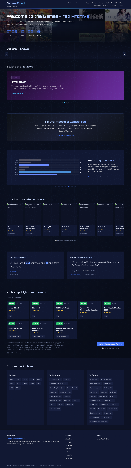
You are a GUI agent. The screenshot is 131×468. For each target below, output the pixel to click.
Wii (60, 404)
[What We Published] (74, 186)
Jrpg (93, 396)
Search (121, 5)
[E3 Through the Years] (68, 186)
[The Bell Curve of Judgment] (59, 186)
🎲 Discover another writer (111, 348)
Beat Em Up (95, 388)
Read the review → (76, 275)
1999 (38, 383)
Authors (113, 5)
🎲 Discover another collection (65, 240)
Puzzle (93, 404)
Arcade (108, 383)
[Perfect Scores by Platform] (72, 186)
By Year (12, 375)
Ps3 (76, 400)
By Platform (54, 375)
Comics (101, 3)
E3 (116, 3)
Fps (104, 392)
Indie (113, 392)
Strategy (94, 417)
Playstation (55, 400)
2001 (25, 383)
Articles (87, 3)
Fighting (94, 392)
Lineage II (36, 308)
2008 (11, 379)
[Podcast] (62, 102)
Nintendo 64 (65, 392)
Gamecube (72, 388)
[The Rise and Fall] (61, 186)
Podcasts (109, 3)
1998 (11, 388)
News (94, 3)
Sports (107, 413)
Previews (79, 3)
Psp (52, 404)
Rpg (114, 404)
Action (94, 379)
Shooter (112, 409)
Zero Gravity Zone (15, 328)
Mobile (53, 392)
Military (103, 396)
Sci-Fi (101, 409)
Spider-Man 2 (13, 308)
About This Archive (103, 439)
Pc (67, 396)
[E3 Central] (68, 102)
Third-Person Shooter (98, 421)
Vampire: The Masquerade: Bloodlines (89, 309)
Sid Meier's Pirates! (63, 308)
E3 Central (69, 458)
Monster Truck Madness (37, 329)
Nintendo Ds (55, 396)
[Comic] (64, 102)
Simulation (95, 413)
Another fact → (14, 275)
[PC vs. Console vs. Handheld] (75, 186)
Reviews (71, 3)
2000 (32, 383)
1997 (17, 388)
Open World (95, 400)
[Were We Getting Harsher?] (56, 186)
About (121, 3)
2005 (32, 379)
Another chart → (102, 177)
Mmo (113, 396)
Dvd (66, 379)
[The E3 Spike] (71, 186)
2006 (25, 379)
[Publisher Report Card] (58, 186)
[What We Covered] (62, 186)
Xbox (69, 404)
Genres (105, 5)
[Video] (66, 102)
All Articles (69, 439)
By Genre (93, 375)
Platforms (97, 5)
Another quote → (90, 274)
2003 (12, 383)
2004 (39, 379)
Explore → (91, 177)
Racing (104, 404)
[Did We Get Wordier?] (69, 186)
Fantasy (108, 388)
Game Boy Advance (58, 383)
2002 (18, 383)
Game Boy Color (57, 388)
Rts (92, 409)
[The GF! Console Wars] (55, 186)
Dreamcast (55, 379)
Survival (107, 417)
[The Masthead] (65, 186)
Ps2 (67, 400)
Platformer (108, 400)
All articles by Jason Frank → (110, 344)
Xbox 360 (55, 409)
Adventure (95, 383)
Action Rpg (106, 379)
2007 (18, 379)
